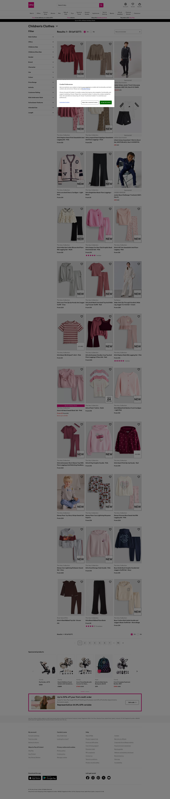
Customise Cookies (65, 102)
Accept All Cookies (106, 102)
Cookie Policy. (86, 89)
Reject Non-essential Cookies (90, 102)
